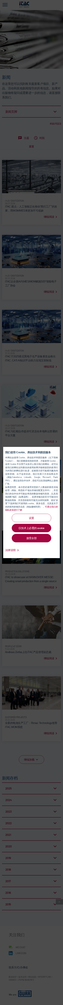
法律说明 (10, 550)
